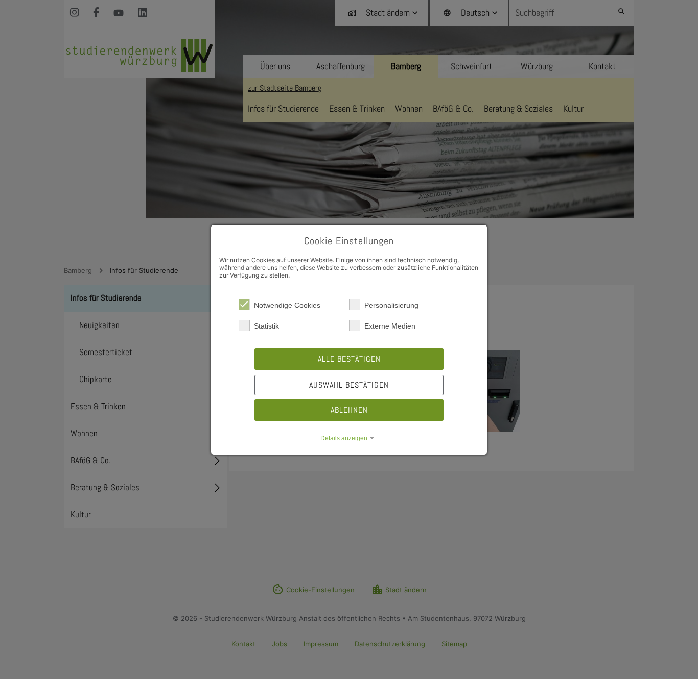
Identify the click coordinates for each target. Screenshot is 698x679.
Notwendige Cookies (287, 305)
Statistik (266, 326)
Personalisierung (391, 305)
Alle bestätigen (349, 359)
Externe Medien (389, 326)
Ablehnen (349, 410)
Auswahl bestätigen (349, 385)
